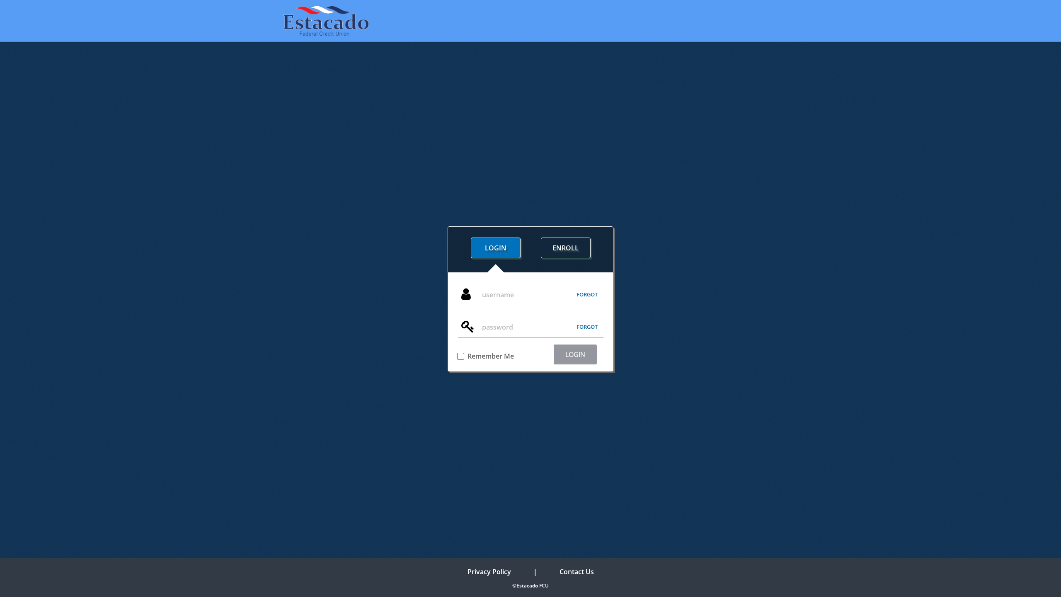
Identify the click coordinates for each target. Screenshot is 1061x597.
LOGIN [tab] (495, 247)
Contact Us (577, 571)
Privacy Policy (489, 571)
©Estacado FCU (530, 585)
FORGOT (587, 294)
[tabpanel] (530, 322)
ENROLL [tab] (565, 247)
